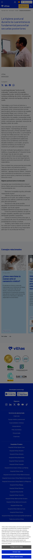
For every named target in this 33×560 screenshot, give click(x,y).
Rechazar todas (16, 551)
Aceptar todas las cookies (16, 556)
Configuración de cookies (16, 547)
